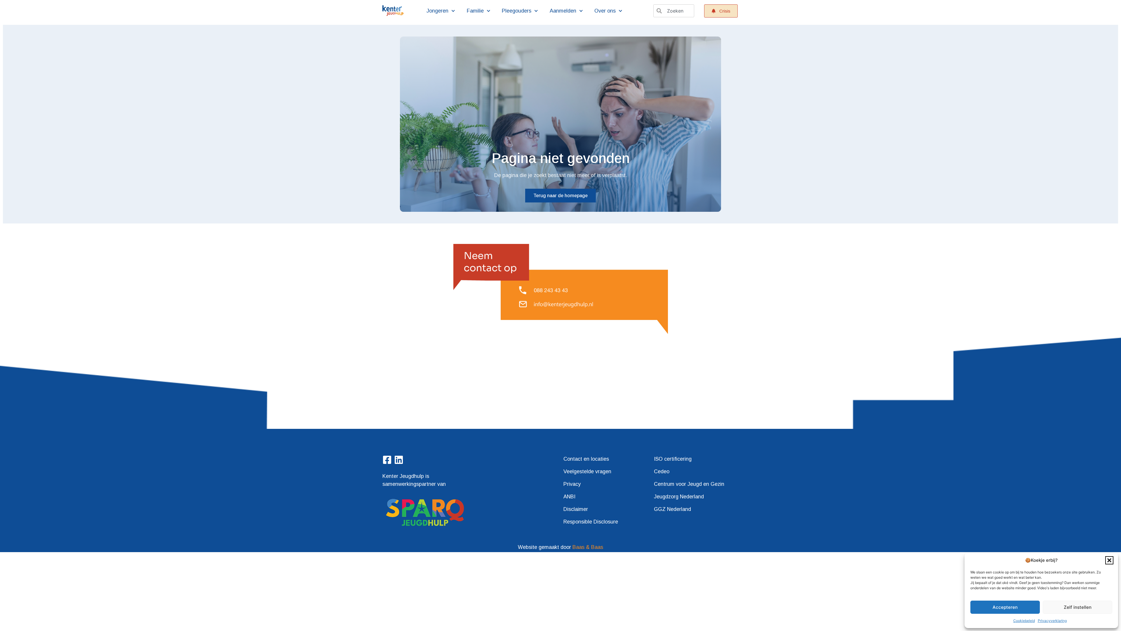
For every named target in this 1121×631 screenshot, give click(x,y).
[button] (1109, 560)
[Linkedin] (398, 459)
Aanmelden (563, 11)
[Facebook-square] (387, 459)
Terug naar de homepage (560, 195)
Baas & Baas (587, 547)
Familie (475, 11)
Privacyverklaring (1052, 620)
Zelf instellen (1078, 607)
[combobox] (673, 10)
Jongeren (437, 11)
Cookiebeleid (1024, 620)
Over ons (605, 11)
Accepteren (1005, 607)
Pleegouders (516, 11)
